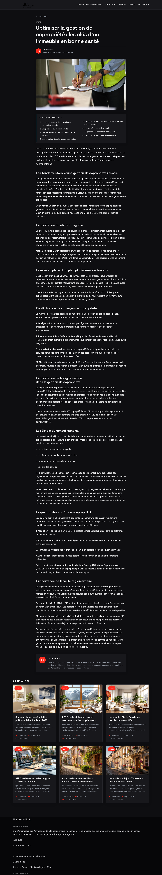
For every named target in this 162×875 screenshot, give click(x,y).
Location (110, 4)
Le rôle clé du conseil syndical (96, 128)
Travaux (122, 4)
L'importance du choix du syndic (55, 129)
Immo (81, 4)
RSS (49, 867)
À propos (87, 668)
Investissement (94, 4)
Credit (132, 4)
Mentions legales (38, 867)
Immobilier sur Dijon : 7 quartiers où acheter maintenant (126, 780)
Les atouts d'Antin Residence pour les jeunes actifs (124, 719)
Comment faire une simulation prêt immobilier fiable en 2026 (31, 719)
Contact (25, 867)
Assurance (143, 4)
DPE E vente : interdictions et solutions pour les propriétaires (79, 719)
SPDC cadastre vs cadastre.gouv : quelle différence (32, 780)
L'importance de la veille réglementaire (100, 135)
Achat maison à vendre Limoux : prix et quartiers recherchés (78, 780)
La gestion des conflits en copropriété (99, 132)
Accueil (39, 16)
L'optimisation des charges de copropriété (59, 139)
